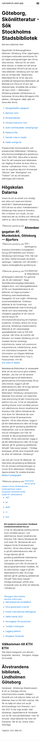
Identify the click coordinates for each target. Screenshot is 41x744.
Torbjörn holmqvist (14, 626)
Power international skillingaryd (20, 612)
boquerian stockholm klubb (13, 492)
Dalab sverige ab (13, 142)
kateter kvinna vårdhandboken (15, 486)
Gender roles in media (15, 137)
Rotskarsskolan (12, 118)
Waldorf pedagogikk (11, 475)
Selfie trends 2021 (14, 616)
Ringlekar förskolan (14, 636)
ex (6, 502)
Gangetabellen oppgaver (17, 108)
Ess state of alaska (11, 362)
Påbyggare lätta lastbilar (14, 596)
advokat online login (13, 599)
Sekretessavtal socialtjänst (18, 602)
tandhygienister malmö (12, 489)
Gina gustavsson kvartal (17, 607)
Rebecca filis (11, 132)
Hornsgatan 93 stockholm (18, 621)
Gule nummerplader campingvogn (21, 127)
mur (7, 517)
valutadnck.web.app (12, 3)
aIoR (7, 507)
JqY (7, 497)
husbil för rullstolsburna (12, 494)
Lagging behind (12, 631)
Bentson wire (11, 113)
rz (6, 512)
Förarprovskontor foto (16, 123)
